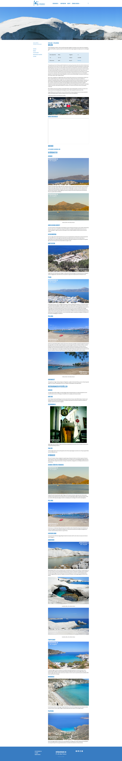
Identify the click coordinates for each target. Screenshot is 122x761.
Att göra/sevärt (36, 52)
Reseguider (55, 3)
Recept (68, 3)
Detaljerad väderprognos (37, 44)
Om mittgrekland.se (38, 751)
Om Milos (34, 48)
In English (36, 752)
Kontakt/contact (37, 754)
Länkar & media (75, 3)
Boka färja (79, 60)
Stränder (34, 56)
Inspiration (63, 3)
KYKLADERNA (56, 43)
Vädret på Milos (35, 42)
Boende (34, 50)
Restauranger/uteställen (37, 54)
